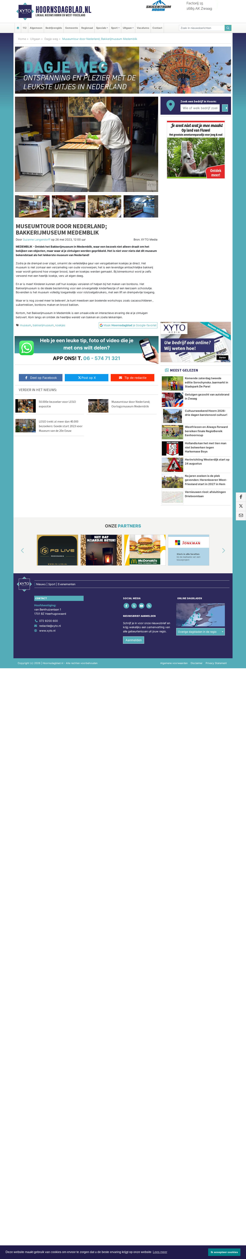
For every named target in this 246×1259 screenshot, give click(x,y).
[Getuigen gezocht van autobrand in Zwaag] (172, 399)
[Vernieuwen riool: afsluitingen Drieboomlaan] (172, 497)
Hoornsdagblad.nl (63, 9)
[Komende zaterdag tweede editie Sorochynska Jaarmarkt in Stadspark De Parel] (172, 383)
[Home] (18, 28)
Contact (157, 27)
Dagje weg (51, 38)
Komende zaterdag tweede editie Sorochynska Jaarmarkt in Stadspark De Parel (206, 382)
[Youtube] (141, 605)
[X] (134, 605)
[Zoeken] (228, 28)
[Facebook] (126, 605)
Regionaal (87, 27)
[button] (17, 206)
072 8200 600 (48, 620)
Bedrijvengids (54, 27)
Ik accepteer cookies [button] (224, 1252)
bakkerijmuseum (43, 325)
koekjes (60, 325)
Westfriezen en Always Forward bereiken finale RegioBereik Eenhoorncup (206, 431)
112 (25, 27)
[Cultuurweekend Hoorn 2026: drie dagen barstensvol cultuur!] (172, 416)
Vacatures (143, 27)
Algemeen (36, 27)
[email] (241, 515)
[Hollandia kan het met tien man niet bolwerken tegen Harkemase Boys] (172, 448)
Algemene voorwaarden (174, 663)
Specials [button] (101, 27)
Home (22, 38)
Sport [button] (114, 27)
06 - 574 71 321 (101, 358)
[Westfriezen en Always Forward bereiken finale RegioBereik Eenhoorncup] (172, 432)
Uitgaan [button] (127, 27)
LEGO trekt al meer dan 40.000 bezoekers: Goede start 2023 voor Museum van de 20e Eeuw (60, 426)
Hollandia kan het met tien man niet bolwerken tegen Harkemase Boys (205, 447)
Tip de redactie (135, 378)
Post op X (88, 378)
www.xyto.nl (47, 630)
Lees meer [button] (160, 1252)
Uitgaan (35, 38)
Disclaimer (197, 663)
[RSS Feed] (149, 605)
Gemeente (71, 27)
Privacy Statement (216, 663)
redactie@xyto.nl (50, 625)
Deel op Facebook (43, 378)
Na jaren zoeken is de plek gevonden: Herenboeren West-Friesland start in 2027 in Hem (206, 480)
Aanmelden (133, 640)
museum (25, 325)
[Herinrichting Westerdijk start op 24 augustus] (172, 464)
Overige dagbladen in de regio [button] (197, 631)
